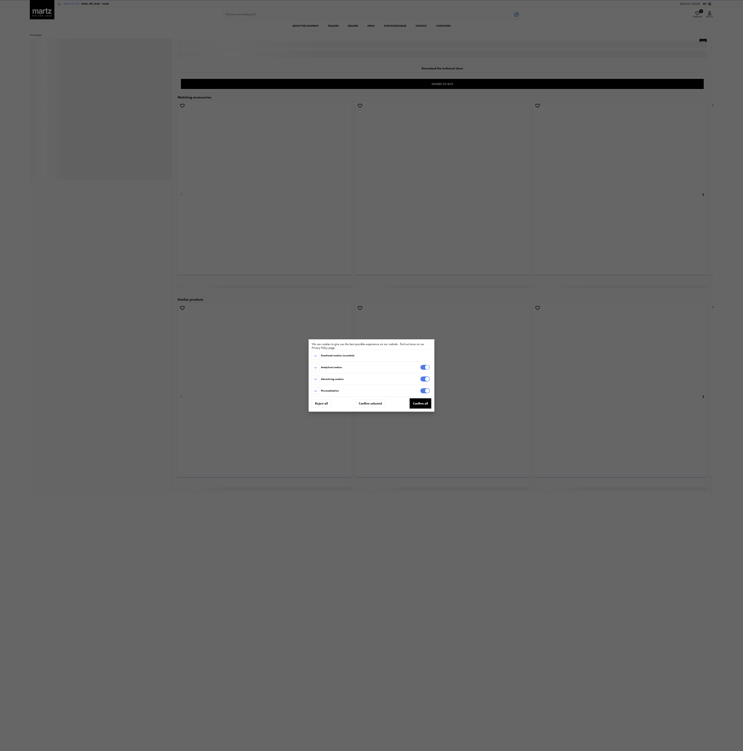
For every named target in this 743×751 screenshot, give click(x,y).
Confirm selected (370, 403)
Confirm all (420, 403)
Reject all (321, 403)
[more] (315, 355)
